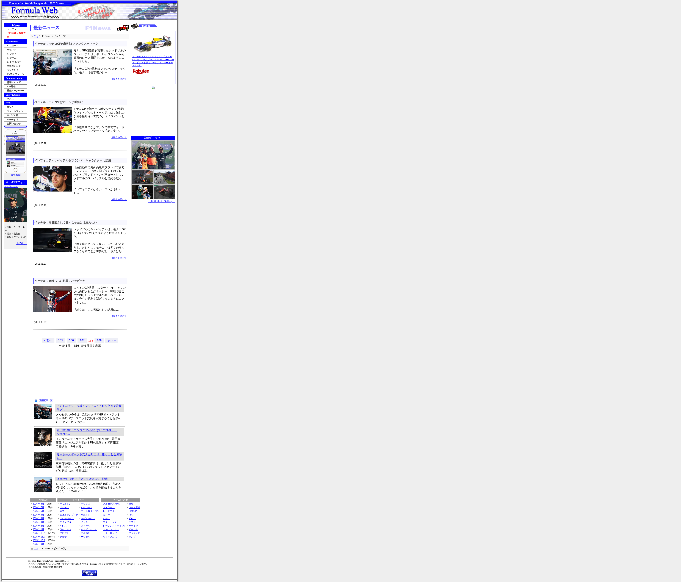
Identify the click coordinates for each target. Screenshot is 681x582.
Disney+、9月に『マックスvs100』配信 (82, 478)
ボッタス (85, 503)
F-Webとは (12, 119)
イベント (133, 529)
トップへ (11, 29)
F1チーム (11, 57)
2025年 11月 (39, 536)
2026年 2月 (38, 525)
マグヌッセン (88, 518)
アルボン (85, 533)
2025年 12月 (39, 533)
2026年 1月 (38, 529)
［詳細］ (21, 243)
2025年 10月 (39, 540)
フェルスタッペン (90, 511)
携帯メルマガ (14, 82)
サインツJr (65, 522)
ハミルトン (65, 503)
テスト (132, 522)
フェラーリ (109, 507)
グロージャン (67, 518)
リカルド (85, 514)
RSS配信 (11, 86)
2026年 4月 (38, 518)
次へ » (112, 340)
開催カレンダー (15, 66)
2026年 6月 (38, 511)
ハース (106, 518)
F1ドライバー (14, 61)
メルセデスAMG (111, 503)
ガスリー (64, 511)
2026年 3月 (38, 522)
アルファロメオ (111, 529)
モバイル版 (12, 115)
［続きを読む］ (119, 79)
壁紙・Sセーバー (15, 90)
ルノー (106, 514)
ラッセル (85, 536)
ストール (85, 525)
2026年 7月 (38, 507)
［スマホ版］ (15, 175)
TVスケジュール (15, 74)
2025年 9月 (38, 544)
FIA (130, 514)
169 (99, 340)
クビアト (64, 533)
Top (36, 36)
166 (71, 340)
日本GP (133, 511)
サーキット (134, 525)
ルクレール (86, 507)
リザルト (11, 49)
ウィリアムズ (110, 536)
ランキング (12, 70)
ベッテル (64, 507)
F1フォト (11, 53)
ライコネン (65, 529)
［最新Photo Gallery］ (161, 201)
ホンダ (132, 536)
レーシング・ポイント (114, 525)
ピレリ (132, 518)
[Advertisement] (55, 373)
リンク (10, 107)
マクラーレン (110, 522)
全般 (131, 503)
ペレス (63, 525)
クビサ (63, 536)
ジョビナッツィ (89, 529)
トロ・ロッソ (110, 533)
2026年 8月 (38, 503)
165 (60, 340)
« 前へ (48, 340)
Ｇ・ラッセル (11, 186)
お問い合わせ (14, 123)
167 (82, 340)
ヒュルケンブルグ (69, 514)
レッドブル (109, 511)
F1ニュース (13, 45)
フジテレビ (134, 533)
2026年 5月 (38, 514)
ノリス (84, 522)
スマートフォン (15, 111)
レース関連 (134, 507)
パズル (10, 99)
